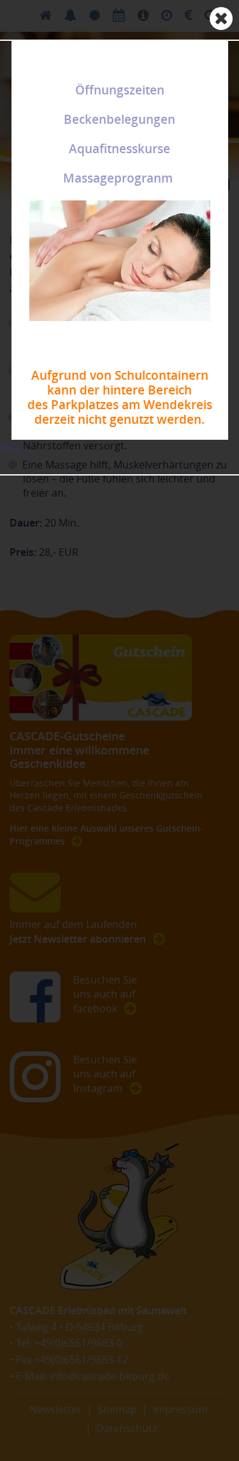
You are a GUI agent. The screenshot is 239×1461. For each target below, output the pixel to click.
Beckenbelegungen (119, 119)
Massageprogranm (118, 178)
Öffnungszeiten (119, 90)
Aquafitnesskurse (119, 148)
